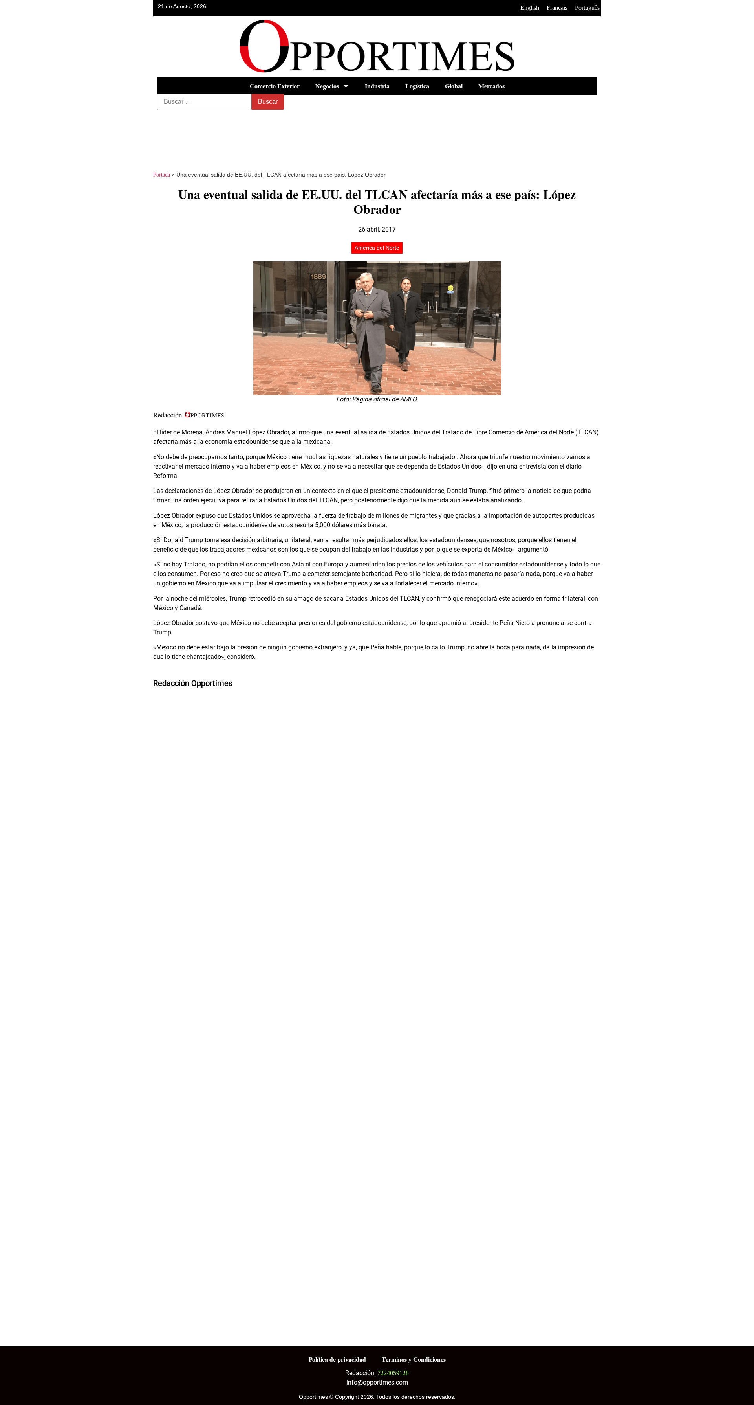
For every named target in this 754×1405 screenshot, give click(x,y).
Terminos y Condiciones (414, 1359)
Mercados (491, 85)
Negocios (327, 85)
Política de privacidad (337, 1359)
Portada (161, 175)
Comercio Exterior (275, 85)
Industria (377, 85)
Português (587, 7)
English (529, 7)
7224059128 (393, 1373)
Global (454, 85)
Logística (417, 85)
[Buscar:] (204, 102)
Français (557, 7)
